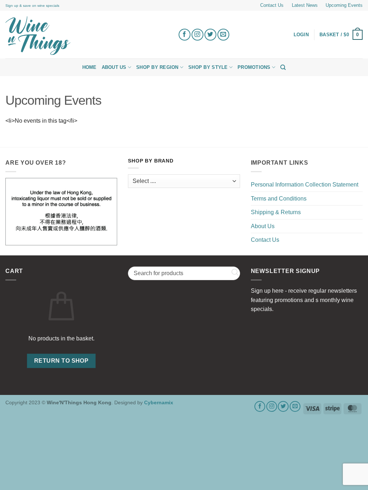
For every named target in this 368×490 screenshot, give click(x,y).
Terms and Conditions (279, 198)
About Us (114, 67)
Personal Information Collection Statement (304, 185)
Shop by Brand (150, 161)
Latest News (305, 5)
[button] (341, 35)
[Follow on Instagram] (197, 35)
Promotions (254, 67)
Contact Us (272, 5)
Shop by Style (207, 67)
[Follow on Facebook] (184, 35)
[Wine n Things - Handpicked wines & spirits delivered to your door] (86, 35)
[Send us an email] (223, 35)
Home (89, 67)
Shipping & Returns (276, 212)
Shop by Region (157, 67)
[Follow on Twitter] (210, 35)
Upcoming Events (344, 5)
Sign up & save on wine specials (32, 6)
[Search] (283, 67)
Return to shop (61, 361)
